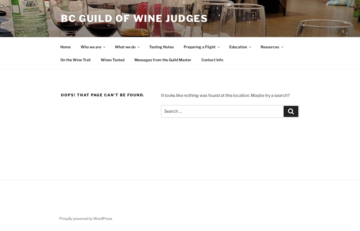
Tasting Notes (161, 47)
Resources (270, 47)
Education (238, 47)
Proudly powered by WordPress (85, 218)
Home (65, 47)
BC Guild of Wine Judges (134, 18)
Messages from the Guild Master (162, 60)
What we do (125, 47)
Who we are (91, 47)
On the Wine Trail (75, 60)
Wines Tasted (112, 60)
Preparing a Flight (200, 47)
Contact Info (212, 60)
